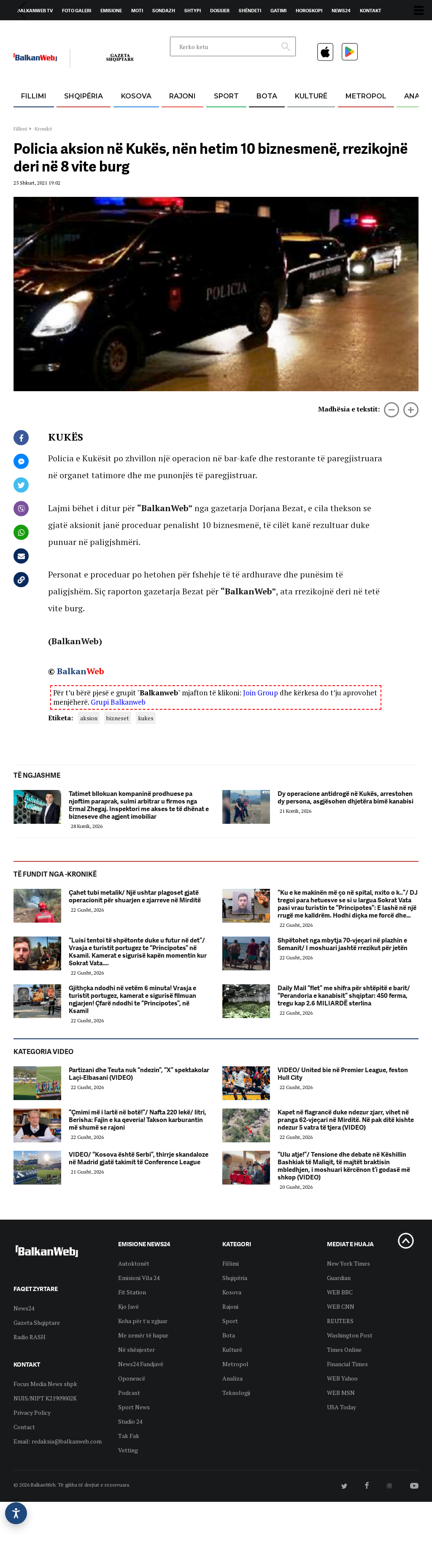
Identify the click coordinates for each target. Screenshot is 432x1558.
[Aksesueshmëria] (16, 1513)
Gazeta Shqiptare (37, 1322)
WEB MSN (341, 1393)
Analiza (232, 1378)
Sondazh (163, 11)
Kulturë (311, 96)
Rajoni (182, 96)
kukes (146, 718)
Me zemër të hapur (143, 1335)
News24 (341, 11)
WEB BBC (340, 1292)
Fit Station (132, 1292)
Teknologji (236, 1393)
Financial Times (347, 1364)
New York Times (348, 1263)
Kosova (136, 96)
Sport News (134, 1407)
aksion (88, 718)
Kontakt (370, 11)
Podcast (129, 1393)
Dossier (220, 11)
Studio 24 (130, 1421)
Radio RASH (30, 1337)
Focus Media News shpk (45, 1384)
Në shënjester (136, 1350)
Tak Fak (128, 1436)
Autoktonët (133, 1263)
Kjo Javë (128, 1306)
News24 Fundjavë (140, 1364)
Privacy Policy (32, 1412)
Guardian (339, 1278)
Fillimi (33, 96)
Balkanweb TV (35, 11)
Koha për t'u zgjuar (142, 1321)
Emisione (111, 11)
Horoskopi (309, 11)
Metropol (366, 96)
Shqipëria (83, 96)
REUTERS (340, 1321)
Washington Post (350, 1335)
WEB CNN (340, 1306)
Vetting (128, 1450)
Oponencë (131, 1378)
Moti (137, 11)
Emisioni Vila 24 (138, 1278)
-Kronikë (42, 128)
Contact (24, 1427)
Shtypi (192, 11)
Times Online (344, 1350)
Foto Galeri (76, 11)
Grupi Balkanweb (118, 702)
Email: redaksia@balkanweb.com (58, 1441)
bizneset (117, 718)
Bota (266, 96)
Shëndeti (250, 11)
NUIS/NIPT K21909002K (45, 1398)
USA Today (341, 1407)
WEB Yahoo (342, 1378)
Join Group (260, 692)
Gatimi (278, 11)
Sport (226, 96)
